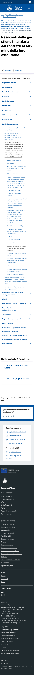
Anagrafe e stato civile (8, 524)
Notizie (3, 576)
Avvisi (3, 582)
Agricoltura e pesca (7, 566)
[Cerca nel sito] (29, 8)
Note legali (4, 644)
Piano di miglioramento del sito (10, 653)
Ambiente (4, 557)
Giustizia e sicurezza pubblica (10, 551)
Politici (3, 508)
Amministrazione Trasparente (14, 15)
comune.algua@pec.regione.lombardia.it (13, 620)
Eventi (3, 595)
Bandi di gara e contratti (9, 17)
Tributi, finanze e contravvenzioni (11, 554)
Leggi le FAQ (5, 627)
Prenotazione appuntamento (10, 630)
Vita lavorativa (5, 530)
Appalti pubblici (6, 536)
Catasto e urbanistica (7, 539)
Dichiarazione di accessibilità (10, 650)
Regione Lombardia (7, 2)
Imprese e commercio (7, 533)
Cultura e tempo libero (8, 527)
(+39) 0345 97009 (9, 616)
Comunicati (4, 579)
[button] (17, 82)
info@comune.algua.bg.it (13, 622)
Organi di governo (6, 496)
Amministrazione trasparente (10, 638)
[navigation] (2, 8)
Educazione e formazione (9, 548)
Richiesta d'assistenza (8, 635)
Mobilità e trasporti (7, 545)
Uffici (2, 502)
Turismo (3, 542)
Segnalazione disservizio (8, 633)
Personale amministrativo (9, 511)
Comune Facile (7, 669)
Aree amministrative (7, 499)
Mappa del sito (5, 663)
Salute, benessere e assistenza (10, 560)
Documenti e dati (6, 514)
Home (2, 15)
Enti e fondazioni (6, 505)
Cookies (3, 647)
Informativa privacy (7, 641)
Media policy (5, 660)
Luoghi (3, 592)
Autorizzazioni (5, 563)
